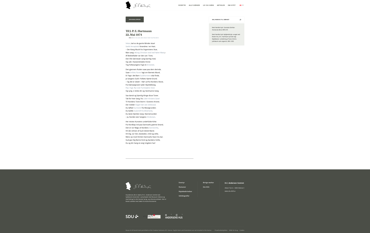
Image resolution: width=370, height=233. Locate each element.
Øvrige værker (208, 183)
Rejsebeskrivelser (185, 191)
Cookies (242, 230)
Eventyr (182, 5)
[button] (241, 5)
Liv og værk (208, 5)
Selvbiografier (184, 196)
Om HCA (206, 187)
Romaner (182, 187)
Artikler (221, 5)
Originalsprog (135, 19)
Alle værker (194, 5)
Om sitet (232, 5)
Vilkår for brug (233, 230)
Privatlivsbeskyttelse (221, 230)
